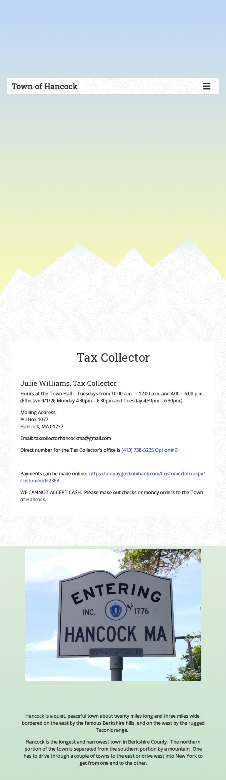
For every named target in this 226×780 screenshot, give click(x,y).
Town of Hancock (44, 86)
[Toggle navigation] (207, 86)
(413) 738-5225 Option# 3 (150, 450)
